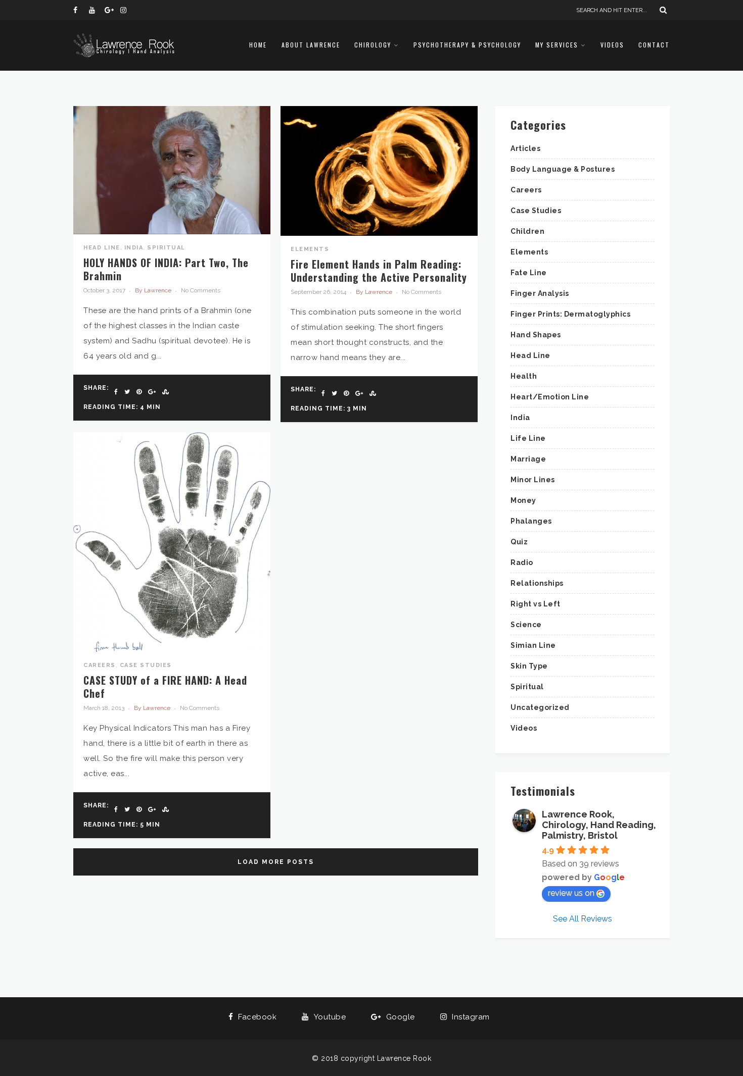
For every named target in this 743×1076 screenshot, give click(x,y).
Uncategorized (540, 707)
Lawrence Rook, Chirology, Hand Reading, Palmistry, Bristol (599, 825)
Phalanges (531, 521)
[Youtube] (96, 10)
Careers (99, 665)
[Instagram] (127, 10)
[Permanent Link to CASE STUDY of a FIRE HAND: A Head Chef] (171, 649)
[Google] (112, 10)
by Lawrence (153, 290)
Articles (525, 148)
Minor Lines (532, 480)
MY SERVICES (556, 44)
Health (523, 376)
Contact (654, 44)
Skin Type (529, 666)
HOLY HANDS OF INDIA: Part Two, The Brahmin (166, 269)
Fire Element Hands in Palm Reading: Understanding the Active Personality (379, 271)
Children (527, 231)
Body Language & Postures (562, 169)
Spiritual (166, 247)
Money (523, 500)
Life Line (528, 438)
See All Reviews (582, 919)
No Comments (200, 290)
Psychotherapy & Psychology (467, 44)
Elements (310, 249)
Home (258, 44)
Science (526, 625)
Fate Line (528, 273)
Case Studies (146, 665)
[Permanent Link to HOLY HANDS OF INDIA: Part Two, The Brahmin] (171, 231)
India (134, 247)
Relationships (537, 583)
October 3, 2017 (104, 290)
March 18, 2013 (103, 707)
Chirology (372, 44)
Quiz (519, 542)
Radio (521, 562)
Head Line (101, 247)
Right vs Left (535, 604)
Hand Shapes (535, 335)
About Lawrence (311, 44)
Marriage (528, 459)
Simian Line (533, 645)
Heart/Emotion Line (549, 397)
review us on (571, 893)
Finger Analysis (539, 293)
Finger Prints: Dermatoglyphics (570, 314)
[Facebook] (80, 10)
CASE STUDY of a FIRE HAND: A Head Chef (165, 687)
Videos (612, 44)
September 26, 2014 (318, 291)
